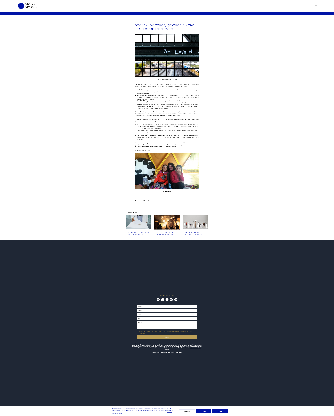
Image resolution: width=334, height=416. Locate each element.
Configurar (187, 411)
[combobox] (167, 318)
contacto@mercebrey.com (167, 295)
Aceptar (220, 411)
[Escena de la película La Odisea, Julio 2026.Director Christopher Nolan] (167, 222)
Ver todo (205, 212)
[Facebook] (167, 299)
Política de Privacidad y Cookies (182, 346)
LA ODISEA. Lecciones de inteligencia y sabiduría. (165, 234)
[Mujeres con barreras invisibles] (195, 222)
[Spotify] (175, 299)
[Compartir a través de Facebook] (135, 200)
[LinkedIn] (158, 299)
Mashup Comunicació (176, 352)
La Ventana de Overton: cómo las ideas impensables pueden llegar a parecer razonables (138, 234)
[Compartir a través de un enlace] (148, 200)
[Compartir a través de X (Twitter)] (140, 200)
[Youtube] (171, 299)
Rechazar (203, 411)
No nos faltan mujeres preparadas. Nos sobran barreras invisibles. (193, 234)
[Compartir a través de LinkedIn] (144, 200)
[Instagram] (162, 299)
